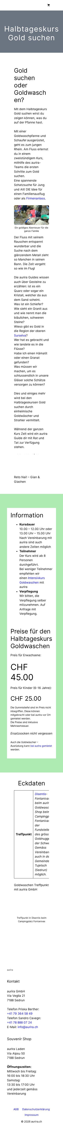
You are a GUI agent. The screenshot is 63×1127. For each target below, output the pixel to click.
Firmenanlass (35, 198)
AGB (16, 1109)
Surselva (20, 335)
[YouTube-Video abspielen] (31, 464)
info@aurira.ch (28, 1027)
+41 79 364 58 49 (20, 1013)
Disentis (40, 794)
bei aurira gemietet (41, 745)
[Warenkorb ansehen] (48, 5)
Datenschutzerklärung (36, 1109)
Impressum (31, 1114)
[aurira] (3, 5)
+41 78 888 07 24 (19, 1022)
